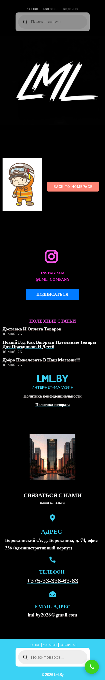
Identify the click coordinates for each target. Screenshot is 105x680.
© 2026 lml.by (52, 674)
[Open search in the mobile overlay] (53, 21)
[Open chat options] (92, 667)
